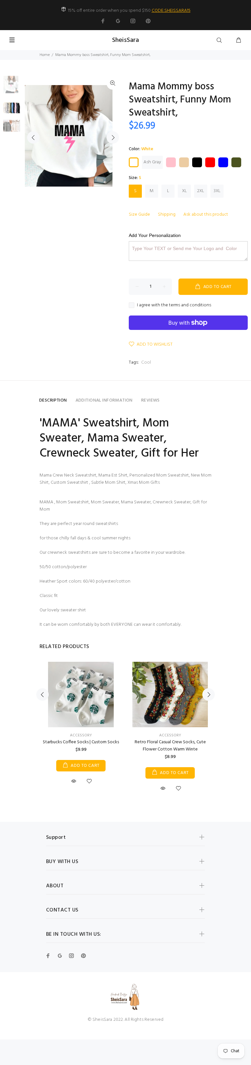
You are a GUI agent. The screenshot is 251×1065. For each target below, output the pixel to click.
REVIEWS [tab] (150, 400)
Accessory (81, 735)
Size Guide (139, 214)
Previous (33, 137)
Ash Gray (152, 162)
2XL (200, 191)
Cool (146, 362)
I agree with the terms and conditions (174, 305)
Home (45, 55)
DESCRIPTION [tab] (53, 400)
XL (184, 191)
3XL (217, 191)
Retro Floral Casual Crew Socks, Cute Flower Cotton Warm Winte (170, 745)
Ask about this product (205, 214)
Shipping (167, 214)
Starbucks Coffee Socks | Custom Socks (81, 742)
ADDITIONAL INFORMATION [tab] (104, 400)
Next (113, 137)
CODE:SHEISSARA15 (171, 10)
